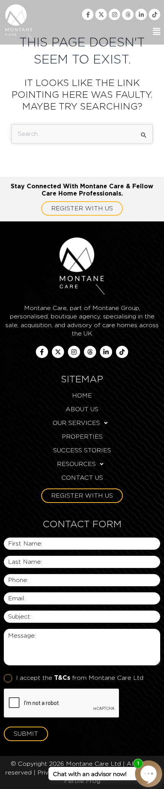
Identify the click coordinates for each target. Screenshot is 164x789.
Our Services (76, 423)
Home (82, 395)
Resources (76, 464)
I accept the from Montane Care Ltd (79, 677)
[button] (109, 32)
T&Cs (62, 677)
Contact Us (82, 477)
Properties (82, 436)
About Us (82, 409)
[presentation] (62, 703)
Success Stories (82, 450)
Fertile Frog (82, 781)
